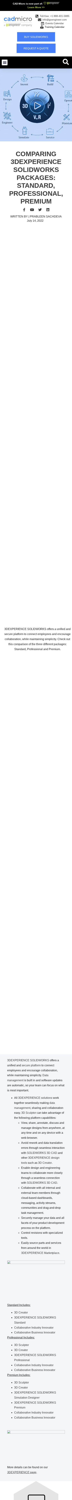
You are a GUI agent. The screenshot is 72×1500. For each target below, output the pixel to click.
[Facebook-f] (24, 210)
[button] (5, 62)
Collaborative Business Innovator (34, 1332)
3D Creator (45, 1162)
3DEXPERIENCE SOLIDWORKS (28, 1060)
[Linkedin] (48, 210)
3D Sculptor (28, 1112)
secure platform (31, 1065)
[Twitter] (40, 210)
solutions (46, 1097)
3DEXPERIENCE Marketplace (40, 1252)
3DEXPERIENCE (29, 1097)
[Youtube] (32, 210)
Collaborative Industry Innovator (33, 1327)
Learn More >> (36, 7)
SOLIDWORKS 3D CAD (42, 1152)
